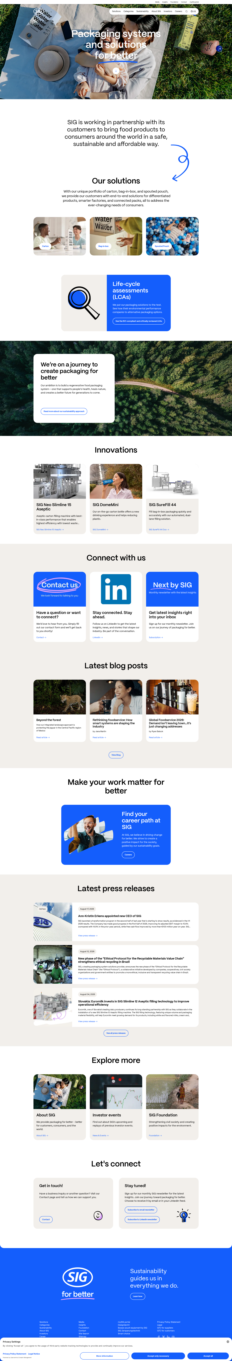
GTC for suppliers (165, 1328)
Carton (45, 246)
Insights (165, 2)
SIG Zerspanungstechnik (129, 1330)
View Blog (116, 755)
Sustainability (142, 11)
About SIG (156, 11)
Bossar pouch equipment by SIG (132, 1328)
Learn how (137, 1296)
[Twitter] (164, 1337)
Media (157, 2)
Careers (178, 11)
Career (43, 1336)
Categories (128, 11)
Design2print (124, 1325)
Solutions (116, 11)
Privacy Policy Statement (168, 1322)
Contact (184, 2)
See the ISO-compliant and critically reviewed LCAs (139, 321)
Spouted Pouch (162, 246)
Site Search (84, 1333)
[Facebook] (159, 1337)
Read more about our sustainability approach (64, 411)
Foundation (174, 2)
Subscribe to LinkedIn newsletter (142, 1219)
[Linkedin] (169, 1337)
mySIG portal (194, 2)
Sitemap (82, 1336)
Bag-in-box (103, 246)
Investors (168, 11)
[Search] (186, 11)
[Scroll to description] (116, 71)
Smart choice (124, 1333)
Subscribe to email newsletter (141, 1210)
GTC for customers (165, 1330)
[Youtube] (174, 1337)
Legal (159, 1325)
